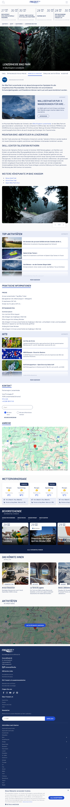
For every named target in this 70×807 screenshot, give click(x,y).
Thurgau (4, 762)
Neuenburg (5, 778)
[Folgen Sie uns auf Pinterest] (17, 692)
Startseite (5, 23)
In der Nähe (65, 73)
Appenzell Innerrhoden (8, 730)
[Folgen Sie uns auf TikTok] (13, 692)
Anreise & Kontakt (35, 73)
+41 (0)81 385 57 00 (8, 401)
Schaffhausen (5, 739)
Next (63, 224)
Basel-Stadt (5, 744)
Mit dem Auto (9, 413)
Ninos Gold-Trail (11, 178)
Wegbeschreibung (10, 417)
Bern (3, 737)
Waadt (3, 785)
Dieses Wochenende (8, 518)
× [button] (68, 790)
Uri (3, 764)
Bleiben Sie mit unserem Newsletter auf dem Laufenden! (16, 713)
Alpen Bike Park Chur (13, 183)
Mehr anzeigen (35, 280)
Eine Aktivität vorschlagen (9, 685)
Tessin (3, 780)
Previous (55, 224)
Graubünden (5, 733)
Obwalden (4, 753)
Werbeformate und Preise (8, 683)
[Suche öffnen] (3, 2)
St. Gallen (4, 755)
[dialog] (35, 798)
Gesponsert (62, 97)
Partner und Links (6, 704)
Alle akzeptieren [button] (56, 798)
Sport (11, 23)
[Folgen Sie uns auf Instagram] (7, 692)
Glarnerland (5, 748)
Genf (3, 782)
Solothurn (4, 757)
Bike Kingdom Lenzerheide (42, 124)
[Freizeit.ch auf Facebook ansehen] (3, 692)
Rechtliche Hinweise (7, 676)
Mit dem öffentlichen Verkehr (25, 413)
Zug (3, 766)
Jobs (3, 706)
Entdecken (43, 116)
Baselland (4, 746)
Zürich (3, 769)
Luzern (4, 751)
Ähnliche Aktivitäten (51, 73)
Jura (3, 773)
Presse (4, 702)
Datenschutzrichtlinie (27, 801)
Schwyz (4, 760)
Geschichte (5, 700)
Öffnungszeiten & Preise (17, 73)
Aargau (4, 741)
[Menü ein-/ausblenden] (67, 2)
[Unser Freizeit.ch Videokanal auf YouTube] (10, 692)
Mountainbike (19, 23)
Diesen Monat (32, 518)
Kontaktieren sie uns (7, 674)
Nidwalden (5, 735)
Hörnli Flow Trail (11, 180)
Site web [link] (5, 399)
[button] (25, 804)
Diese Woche (22, 518)
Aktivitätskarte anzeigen (35, 625)
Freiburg (4, 776)
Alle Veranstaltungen (35, 550)
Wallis (3, 771)
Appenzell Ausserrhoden (8, 728)
